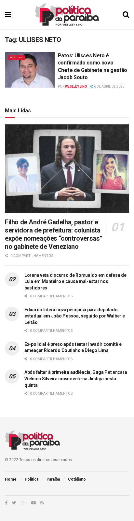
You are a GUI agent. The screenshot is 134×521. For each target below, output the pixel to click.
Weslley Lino (76, 86)
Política (31, 479)
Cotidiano (77, 479)
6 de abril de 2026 (108, 86)
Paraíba (16, 57)
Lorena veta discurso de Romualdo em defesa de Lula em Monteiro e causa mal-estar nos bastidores (75, 281)
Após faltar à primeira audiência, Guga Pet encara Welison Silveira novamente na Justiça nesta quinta (75, 378)
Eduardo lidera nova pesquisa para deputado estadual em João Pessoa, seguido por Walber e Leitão (74, 316)
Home (11, 479)
